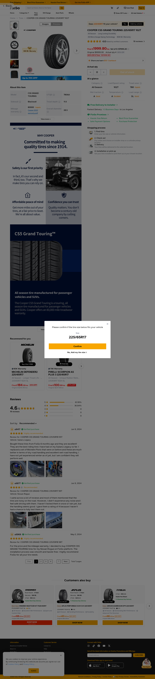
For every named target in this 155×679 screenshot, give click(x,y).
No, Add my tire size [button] (76, 352)
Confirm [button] (78, 346)
